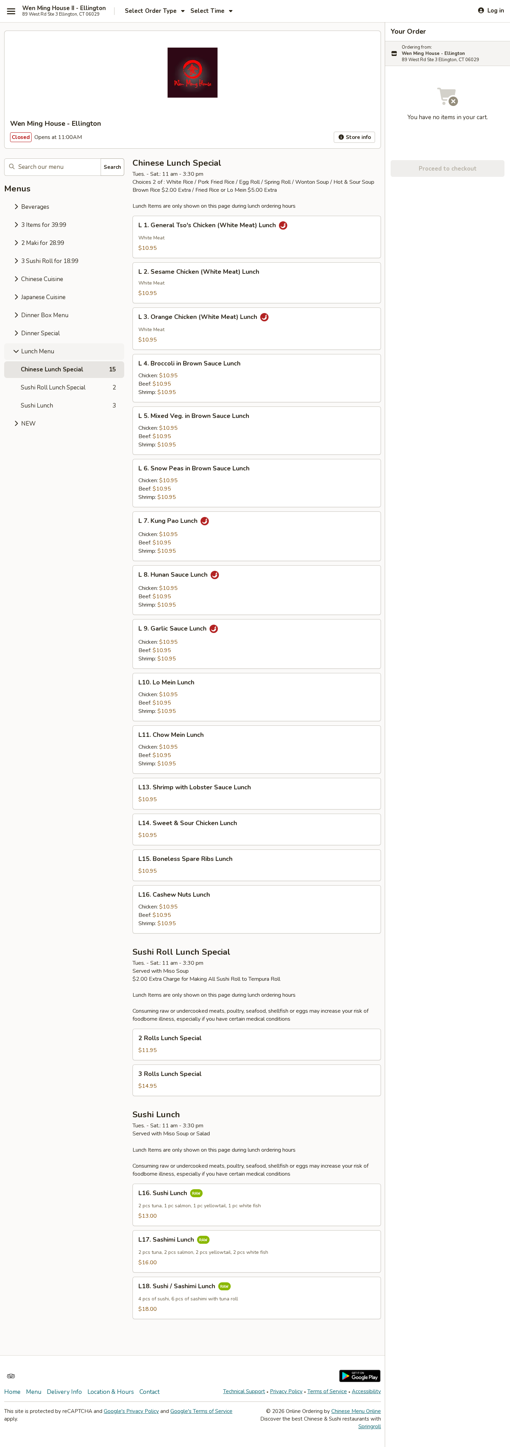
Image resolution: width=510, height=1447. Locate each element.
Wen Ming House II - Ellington (64, 8)
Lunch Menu (37, 351)
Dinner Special (40, 333)
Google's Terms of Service (201, 1411)
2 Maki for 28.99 (42, 243)
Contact (149, 1392)
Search (112, 167)
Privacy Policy (286, 1391)
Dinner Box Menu (44, 315)
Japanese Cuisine (43, 297)
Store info (358, 137)
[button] (257, 237)
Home (12, 1392)
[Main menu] (11, 11)
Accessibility (366, 1391)
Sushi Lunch (68, 406)
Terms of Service (327, 1391)
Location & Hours (110, 1392)
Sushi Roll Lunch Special (68, 388)
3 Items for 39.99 (43, 225)
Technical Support (244, 1391)
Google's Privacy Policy (131, 1411)
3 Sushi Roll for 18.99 (49, 261)
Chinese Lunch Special (68, 369)
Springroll (369, 1426)
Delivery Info (64, 1392)
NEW (28, 424)
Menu (33, 1392)
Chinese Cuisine (41, 279)
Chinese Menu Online (356, 1411)
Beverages (34, 207)
